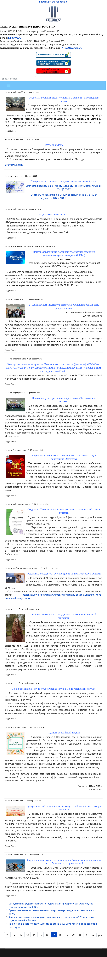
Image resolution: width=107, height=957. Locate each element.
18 (60, 934)
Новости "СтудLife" (13, 609)
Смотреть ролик (14, 164)
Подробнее (10, 131)
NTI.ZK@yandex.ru (72, 47)
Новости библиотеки (14, 139)
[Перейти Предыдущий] (14, 934)
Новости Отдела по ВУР (15, 299)
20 (73, 934)
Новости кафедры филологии (18, 504)
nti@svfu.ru (14, 37)
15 (40, 934)
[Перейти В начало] (7, 934)
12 (21, 934)
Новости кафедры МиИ (15, 209)
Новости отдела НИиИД (15, 359)
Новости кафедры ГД (14, 92)
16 (47, 934)
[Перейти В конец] (93, 934)
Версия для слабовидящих (53, 1)
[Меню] (8, 86)
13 (27, 934)
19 (66, 934)
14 (34, 934)
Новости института (13, 176)
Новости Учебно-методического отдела (22, 246)
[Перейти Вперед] (86, 934)
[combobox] (18, 78)
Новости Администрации (16, 450)
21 (80, 934)
